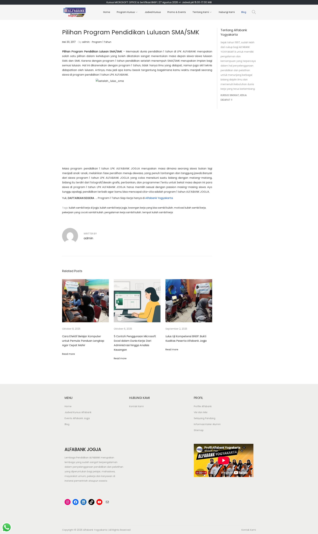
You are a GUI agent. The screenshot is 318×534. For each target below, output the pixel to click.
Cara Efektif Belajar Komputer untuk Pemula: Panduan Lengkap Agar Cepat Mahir (83, 340)
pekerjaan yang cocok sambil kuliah (82, 212)
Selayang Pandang (204, 418)
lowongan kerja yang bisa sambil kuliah (150, 207)
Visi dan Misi (200, 412)
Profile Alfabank (203, 406)
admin (86, 42)
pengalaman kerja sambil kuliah (123, 212)
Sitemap (199, 430)
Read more (68, 354)
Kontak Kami (136, 406)
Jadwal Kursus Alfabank (78, 412)
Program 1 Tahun (101, 42)
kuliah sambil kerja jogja (113, 207)
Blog (67, 424)
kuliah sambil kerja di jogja (84, 207)
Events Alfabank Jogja (77, 418)
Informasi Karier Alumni (207, 424)
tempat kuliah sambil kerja (157, 212)
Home (68, 406)
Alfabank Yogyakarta (159, 198)
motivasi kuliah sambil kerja (190, 207)
